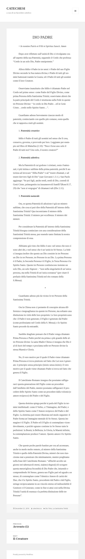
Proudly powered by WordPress (23, 554)
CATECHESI (16, 8)
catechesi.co (37, 508)
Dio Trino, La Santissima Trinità (56, 508)
